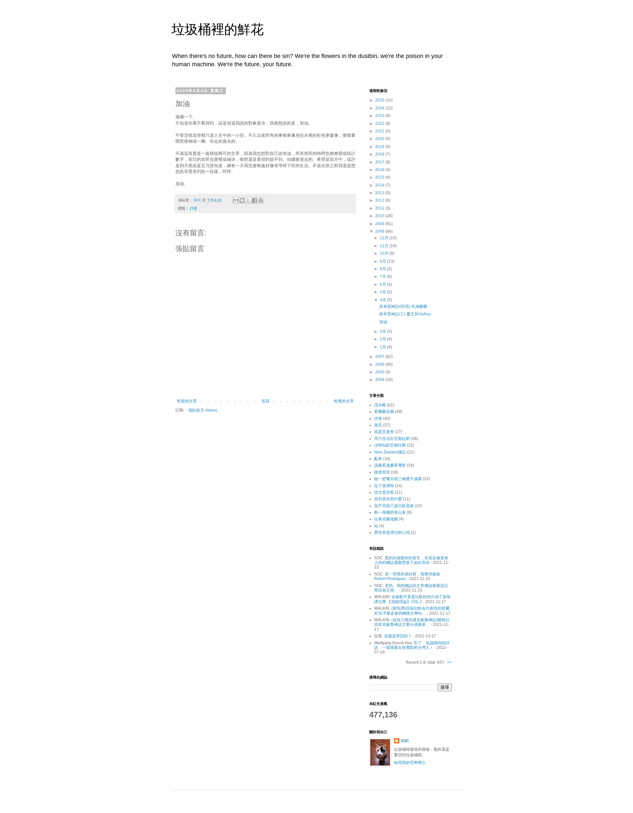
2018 (380, 154)
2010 (380, 216)
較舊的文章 (344, 401)
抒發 (193, 208)
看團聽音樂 (384, 411)
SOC (405, 741)
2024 (380, 108)
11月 (384, 246)
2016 (380, 169)
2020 (380, 138)
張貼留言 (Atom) (202, 410)
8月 (383, 269)
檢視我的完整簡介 (410, 762)
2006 (380, 364)
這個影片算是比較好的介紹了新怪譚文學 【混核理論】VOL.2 (412, 599)
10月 (384, 253)
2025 (380, 100)
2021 (380, 131)
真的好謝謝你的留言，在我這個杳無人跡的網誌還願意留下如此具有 (411, 560)
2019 (380, 146)
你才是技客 (384, 492)
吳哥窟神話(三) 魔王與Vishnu (405, 314)
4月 (383, 300)
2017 (380, 162)
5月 (383, 292)
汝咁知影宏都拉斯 (390, 445)
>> (449, 662)
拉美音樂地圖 (386, 519)
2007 (380, 356)
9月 (383, 261)
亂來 (378, 458)
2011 (380, 208)
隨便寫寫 (382, 472)
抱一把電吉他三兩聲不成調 (398, 479)
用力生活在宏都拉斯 (392, 438)
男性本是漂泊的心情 (392, 532)
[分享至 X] (248, 200)
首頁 (265, 401)
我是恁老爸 (384, 431)
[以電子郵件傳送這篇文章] (235, 200)
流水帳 (380, 405)
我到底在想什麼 (388, 499)
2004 (380, 379)
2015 (380, 177)
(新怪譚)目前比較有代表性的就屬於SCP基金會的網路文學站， (411, 610)
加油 (383, 322)
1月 (383, 347)
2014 (380, 185)
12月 (384, 238)
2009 (380, 223)
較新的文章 (187, 401)
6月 (383, 284)
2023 (380, 115)
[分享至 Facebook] (254, 200)
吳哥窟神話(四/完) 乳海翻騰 (403, 306)
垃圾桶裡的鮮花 (217, 29)
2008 (380, 231)
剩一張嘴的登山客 (390, 512)
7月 (383, 276)
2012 (380, 200)
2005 (380, 372)
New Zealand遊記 (390, 452)
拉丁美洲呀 (384, 485)
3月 (383, 331)
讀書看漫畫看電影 (390, 465)
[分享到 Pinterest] (260, 200)
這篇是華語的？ (398, 636)
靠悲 (378, 425)
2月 (383, 339)
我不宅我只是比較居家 (394, 506)
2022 (380, 123)
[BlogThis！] (242, 200)
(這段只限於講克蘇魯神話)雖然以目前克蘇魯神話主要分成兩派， (411, 622)
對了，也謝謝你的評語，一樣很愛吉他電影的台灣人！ (412, 645)
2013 (380, 192)
